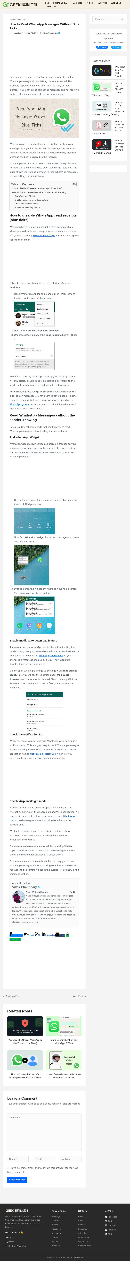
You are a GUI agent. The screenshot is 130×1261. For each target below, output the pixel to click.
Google (55, 1237)
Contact (81, 1224)
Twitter (55, 1241)
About (81, 1220)
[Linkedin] (74, 892)
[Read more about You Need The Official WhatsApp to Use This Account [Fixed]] (25, 1026)
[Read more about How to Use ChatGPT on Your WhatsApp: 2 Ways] (64, 1026)
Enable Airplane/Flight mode (27, 207)
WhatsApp (21, 19)
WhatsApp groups (19, 404)
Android (77, 3)
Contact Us (50, 6)
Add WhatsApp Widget (25, 196)
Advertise (82, 1233)
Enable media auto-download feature (31, 200)
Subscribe (82, 1229)
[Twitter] (71, 892)
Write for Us (83, 1237)
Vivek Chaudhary (24, 887)
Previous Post (11, 996)
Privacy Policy (84, 1245)
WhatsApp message (44, 235)
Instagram (56, 1233)
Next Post (79, 996)
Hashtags (102, 3)
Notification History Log (43, 753)
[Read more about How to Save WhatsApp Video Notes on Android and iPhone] (64, 1060)
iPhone (89, 3)
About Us (116, 3)
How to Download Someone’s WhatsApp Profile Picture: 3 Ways (25, 1076)
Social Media (60, 3)
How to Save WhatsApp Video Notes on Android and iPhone (63, 1076)
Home (46, 3)
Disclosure (83, 1241)
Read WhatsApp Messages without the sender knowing (39, 192)
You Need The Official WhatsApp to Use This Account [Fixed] (25, 1041)
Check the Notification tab (26, 204)
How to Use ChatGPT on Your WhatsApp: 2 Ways (64, 1041)
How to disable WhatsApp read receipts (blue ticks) (37, 188)
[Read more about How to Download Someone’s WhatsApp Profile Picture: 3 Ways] (25, 1060)
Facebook (56, 1229)
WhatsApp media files (51, 655)
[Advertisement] (44, 56)
